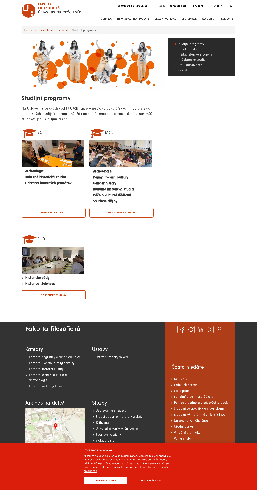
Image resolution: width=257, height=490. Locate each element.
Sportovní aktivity (108, 434)
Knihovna (102, 422)
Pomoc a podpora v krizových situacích (202, 402)
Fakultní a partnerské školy (193, 396)
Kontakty (227, 18)
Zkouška (183, 70)
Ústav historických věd (39, 30)
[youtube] (210, 329)
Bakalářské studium (54, 212)
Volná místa (182, 438)
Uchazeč (106, 18)
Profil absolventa (190, 65)
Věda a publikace (165, 18)
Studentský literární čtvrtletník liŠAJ (199, 414)
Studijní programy (191, 44)
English (218, 6)
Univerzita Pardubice (134, 6)
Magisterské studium (121, 212)
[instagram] (191, 329)
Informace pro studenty (133, 18)
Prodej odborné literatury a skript (120, 416)
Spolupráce (189, 18)
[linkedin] (200, 329)
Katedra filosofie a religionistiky (51, 363)
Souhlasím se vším (105, 480)
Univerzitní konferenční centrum (118, 428)
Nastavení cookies (151, 480)
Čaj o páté (181, 391)
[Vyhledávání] (231, 6)
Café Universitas (185, 385)
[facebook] (181, 329)
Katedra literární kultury (46, 369)
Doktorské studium (53, 295)
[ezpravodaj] (219, 329)
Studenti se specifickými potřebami (199, 408)
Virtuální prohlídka (187, 432)
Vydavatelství (105, 440)
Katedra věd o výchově (45, 386)
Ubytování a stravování (112, 410)
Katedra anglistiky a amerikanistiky (54, 357)
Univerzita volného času (191, 420)
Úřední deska (183, 426)
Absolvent (209, 18)
